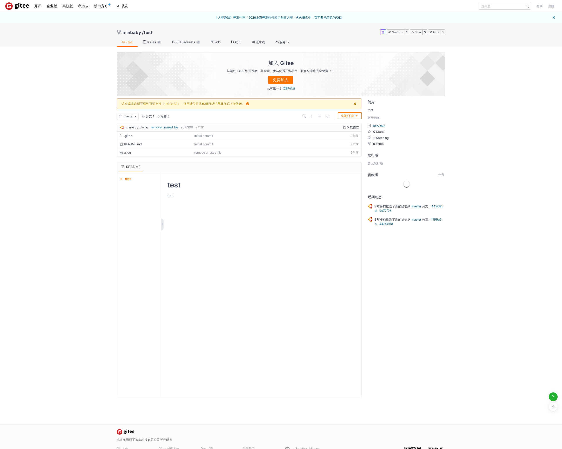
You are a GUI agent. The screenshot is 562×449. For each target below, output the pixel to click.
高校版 (67, 6)
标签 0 (164, 116)
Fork (435, 32)
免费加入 (280, 79)
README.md (133, 144)
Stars (378, 131)
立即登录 (289, 88)
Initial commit (203, 136)
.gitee (128, 136)
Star (417, 32)
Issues (153, 42)
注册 (551, 6)
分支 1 (149, 116)
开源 (37, 6)
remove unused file (164, 127)
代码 (128, 42)
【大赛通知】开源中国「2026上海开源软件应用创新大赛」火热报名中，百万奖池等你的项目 (278, 17)
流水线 (260, 42)
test (148, 32)
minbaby (131, 32)
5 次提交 (352, 127)
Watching (381, 138)
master (416, 206)
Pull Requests (187, 42)
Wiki (217, 42)
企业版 (52, 6)
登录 (540, 6)
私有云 (83, 6)
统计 (237, 42)
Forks (378, 143)
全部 (441, 174)
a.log (127, 152)
